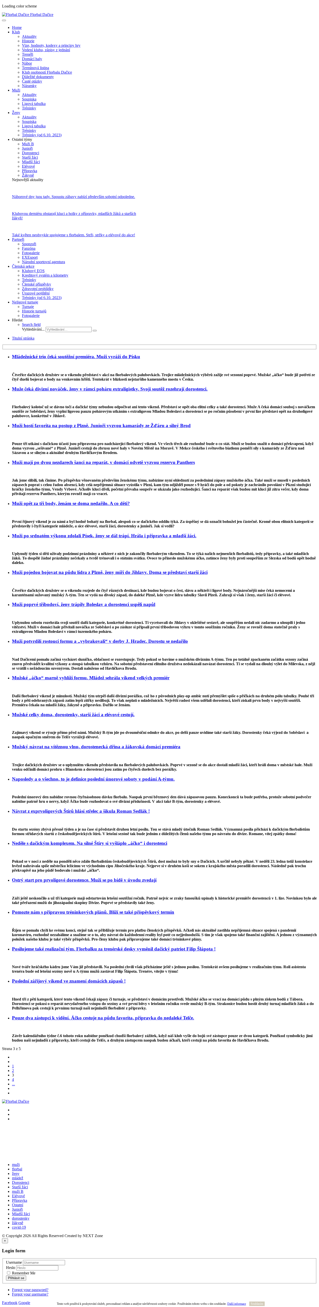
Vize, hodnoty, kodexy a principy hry (51, 45)
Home (17, 27)
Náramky (29, 86)
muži (16, 1164)
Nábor (27, 63)
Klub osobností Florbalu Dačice (47, 72)
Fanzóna (28, 248)
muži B (17, 1191)
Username (14, 1262)
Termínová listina (35, 68)
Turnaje (28, 306)
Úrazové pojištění (36, 293)
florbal (17, 1169)
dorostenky (20, 1218)
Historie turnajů (34, 311)
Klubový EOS (33, 271)
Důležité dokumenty (38, 77)
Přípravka (29, 171)
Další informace (236, 1304)
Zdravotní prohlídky (38, 289)
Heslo (10, 1267)
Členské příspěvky (36, 284)
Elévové (28, 166)
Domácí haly (32, 59)
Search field (31, 324)
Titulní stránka (23, 338)
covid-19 (19, 1227)
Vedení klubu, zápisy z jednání (46, 50)
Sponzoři (29, 244)
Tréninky (29, 108)
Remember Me (23, 1273)
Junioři (27, 148)
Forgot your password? (30, 1290)
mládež (17, 1178)
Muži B (28, 144)
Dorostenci (30, 153)
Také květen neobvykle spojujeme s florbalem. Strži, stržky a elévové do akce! (73, 235)
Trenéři (27, 54)
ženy (15, 1173)
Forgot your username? (30, 1294)
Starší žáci (30, 157)
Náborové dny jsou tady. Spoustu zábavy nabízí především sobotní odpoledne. (73, 197)
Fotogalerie (31, 253)
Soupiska (29, 99)
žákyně (17, 1223)
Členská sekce (23, 266)
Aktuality (29, 36)
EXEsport (30, 257)
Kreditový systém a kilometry (45, 275)
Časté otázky (32, 81)
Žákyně (28, 175)
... (13, 1084)
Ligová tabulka (34, 103)
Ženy (16, 112)
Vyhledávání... (33, 329)
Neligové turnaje (25, 302)
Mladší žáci (31, 162)
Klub (16, 32)
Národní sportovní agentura (43, 262)
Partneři (18, 239)
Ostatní (17, 1205)
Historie (28, 41)
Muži (16, 90)
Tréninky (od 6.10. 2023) (42, 135)
